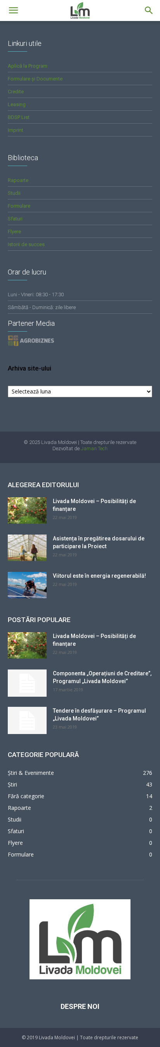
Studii (14, 193)
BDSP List (19, 117)
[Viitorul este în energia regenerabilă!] (27, 585)
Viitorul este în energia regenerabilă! (99, 576)
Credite (16, 91)
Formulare (19, 206)
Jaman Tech (94, 448)
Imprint (15, 130)
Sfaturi (15, 219)
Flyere (14, 231)
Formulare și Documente (35, 79)
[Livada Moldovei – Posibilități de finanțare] (27, 510)
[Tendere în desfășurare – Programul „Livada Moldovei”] (27, 720)
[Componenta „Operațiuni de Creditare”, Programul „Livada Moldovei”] (27, 683)
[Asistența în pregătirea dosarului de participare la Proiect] (27, 548)
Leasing (17, 104)
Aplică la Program (27, 66)
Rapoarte (18, 180)
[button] (149, 10)
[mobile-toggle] (13, 10)
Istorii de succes (26, 244)
